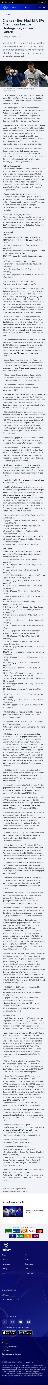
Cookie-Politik (7, 1350)
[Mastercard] (39, 1231)
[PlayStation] (16, 1231)
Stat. (3, 1273)
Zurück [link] (7, 14)
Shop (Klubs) (29, 1273)
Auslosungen (6, 1264)
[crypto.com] (12, 1236)
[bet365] (20, 1236)
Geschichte (29, 1264)
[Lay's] (24, 1231)
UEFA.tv (4, 1259)
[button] (41, 7)
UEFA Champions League (5, 7)
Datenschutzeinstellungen (11, 1354)
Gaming (4, 1269)
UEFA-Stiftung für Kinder (10, 1299)
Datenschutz (6, 1343)
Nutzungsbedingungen (10, 1346)
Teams (27, 1255)
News (27, 1259)
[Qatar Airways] (35, 1236)
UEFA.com (5, 1295)
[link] (14, 7)
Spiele (4, 1255)
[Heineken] (8, 1231)
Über (26, 1269)
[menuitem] (16, 7)
